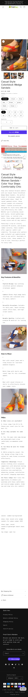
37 (9, 112)
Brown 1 (13, 106)
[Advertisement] (14, 24)
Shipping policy (14, 694)
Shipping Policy (8, 621)
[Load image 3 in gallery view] (21, 76)
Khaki (4, 106)
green (19, 102)
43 (21, 115)
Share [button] (4, 600)
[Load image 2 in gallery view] (14, 76)
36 (3, 112)
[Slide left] (1, 76)
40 (3, 115)
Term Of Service (8, 628)
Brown (11, 102)
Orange (5, 99)
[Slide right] (26, 76)
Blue (20, 99)
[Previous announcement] (3, 2)
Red (4, 102)
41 (9, 115)
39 (21, 112)
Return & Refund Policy (10, 618)
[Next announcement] (25, 2)
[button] (3, 7)
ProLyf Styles (11, 689)
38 (15, 112)
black (13, 99)
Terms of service (20, 692)
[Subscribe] (23, 653)
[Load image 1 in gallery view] (7, 76)
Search (5, 625)
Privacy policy (9, 692)
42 (15, 115)
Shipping (3, 93)
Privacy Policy (7, 614)
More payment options (14, 136)
